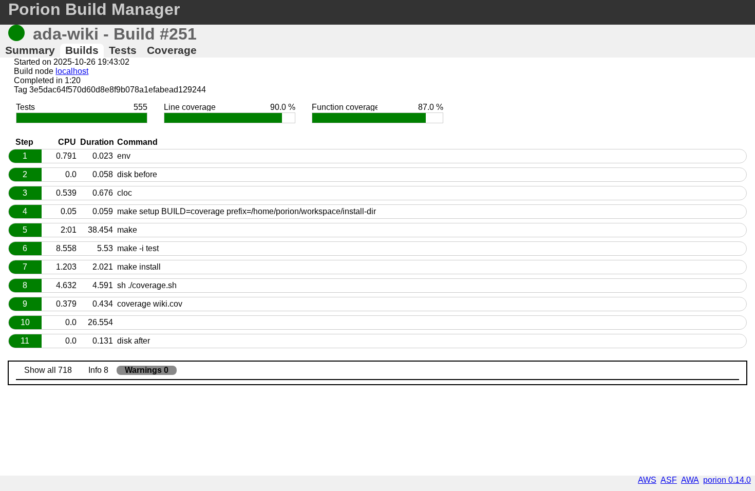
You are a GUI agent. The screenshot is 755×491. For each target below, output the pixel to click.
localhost (71, 71)
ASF (668, 480)
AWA (690, 480)
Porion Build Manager (94, 9)
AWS (647, 480)
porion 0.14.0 (727, 480)
